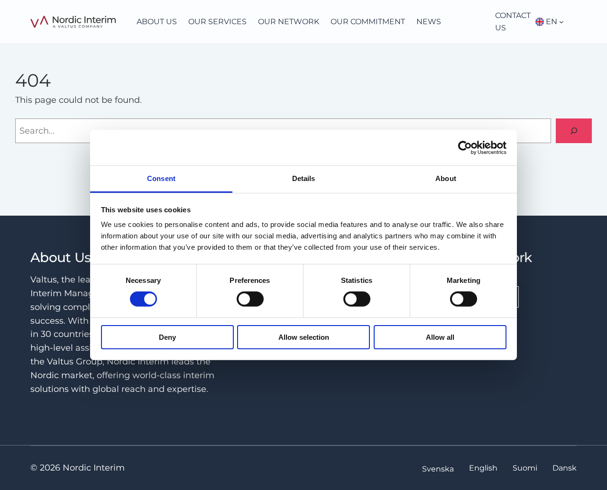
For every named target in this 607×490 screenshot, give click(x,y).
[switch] (250, 299)
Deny (167, 337)
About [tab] (445, 178)
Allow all (440, 337)
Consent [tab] (161, 178)
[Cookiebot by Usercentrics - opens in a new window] (464, 147)
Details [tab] (303, 178)
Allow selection (303, 337)
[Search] (574, 130)
